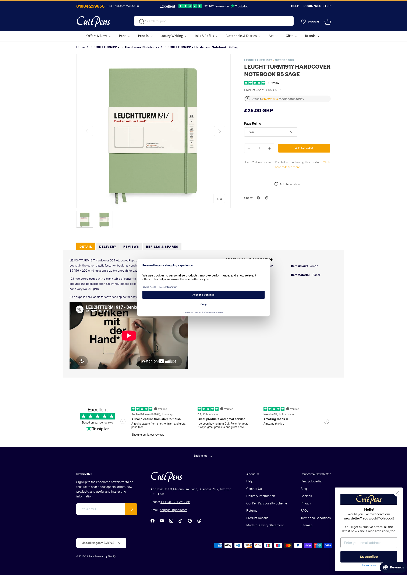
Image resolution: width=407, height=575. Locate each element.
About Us (252, 474)
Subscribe (369, 556)
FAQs (304, 510)
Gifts (289, 36)
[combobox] (214, 21)
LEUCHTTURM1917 (258, 60)
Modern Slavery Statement (265, 525)
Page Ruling (252, 123)
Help (295, 6)
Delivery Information (260, 496)
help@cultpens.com (173, 510)
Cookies (306, 496)
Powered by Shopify (105, 556)
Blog (304, 488)
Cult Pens (89, 556)
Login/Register (317, 6)
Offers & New (96, 36)
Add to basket (304, 148)
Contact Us (254, 488)
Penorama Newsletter (316, 474)
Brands (310, 36)
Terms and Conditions (316, 518)
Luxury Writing (171, 36)
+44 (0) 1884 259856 (175, 502)
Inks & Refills (204, 36)
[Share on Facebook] (259, 198)
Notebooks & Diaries (241, 36)
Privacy (306, 503)
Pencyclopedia (311, 481)
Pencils (143, 36)
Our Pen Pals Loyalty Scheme (266, 503)
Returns (251, 510)
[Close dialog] (397, 493)
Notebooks (284, 60)
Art (271, 36)
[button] (328, 21)
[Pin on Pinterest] (267, 198)
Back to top (201, 455)
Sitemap (306, 525)
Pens (122, 36)
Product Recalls (257, 518)
